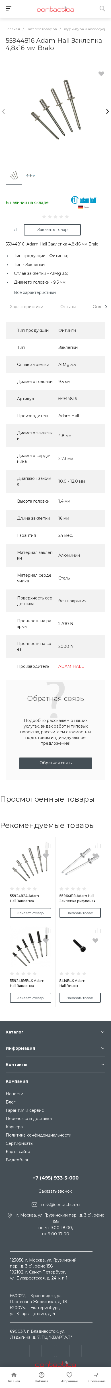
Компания (17, 1081)
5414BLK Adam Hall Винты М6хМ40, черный (74, 985)
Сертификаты (19, 1143)
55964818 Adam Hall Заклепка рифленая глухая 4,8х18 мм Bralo (78, 901)
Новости (14, 1093)
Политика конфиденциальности (38, 1135)
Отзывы (68, 306)
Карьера (14, 1126)
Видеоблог (17, 1159)
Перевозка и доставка (29, 1118)
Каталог (15, 1032)
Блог (10, 1102)
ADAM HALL (71, 666)
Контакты (16, 1064)
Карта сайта (18, 1151)
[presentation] (3, 110)
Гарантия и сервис (25, 1110)
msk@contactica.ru (60, 1204)
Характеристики (26, 306)
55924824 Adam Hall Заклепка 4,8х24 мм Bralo (24, 901)
